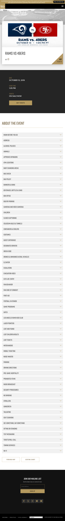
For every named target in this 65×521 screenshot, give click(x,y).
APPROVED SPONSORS (11, 157)
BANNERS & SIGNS (9, 184)
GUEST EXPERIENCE (10, 240)
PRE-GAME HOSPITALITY (11, 373)
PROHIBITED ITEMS (9, 378)
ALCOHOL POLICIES (9, 146)
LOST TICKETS (8, 340)
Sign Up (32, 491)
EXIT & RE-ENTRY (9, 279)
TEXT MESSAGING (9, 434)
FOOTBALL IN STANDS (10, 301)
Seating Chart (30, 459)
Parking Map (10, 459)
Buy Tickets (21, 103)
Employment (5, 517)
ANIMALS (6, 151)
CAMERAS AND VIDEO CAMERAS (13, 207)
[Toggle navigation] (62, 6)
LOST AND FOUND (9, 328)
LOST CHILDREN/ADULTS (11, 334)
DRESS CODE (7, 251)
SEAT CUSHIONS (8, 417)
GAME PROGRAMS (9, 306)
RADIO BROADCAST (9, 384)
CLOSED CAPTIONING (10, 218)
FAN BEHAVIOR (8, 284)
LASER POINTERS (9, 323)
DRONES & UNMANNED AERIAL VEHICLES (16, 256)
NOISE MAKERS (8, 356)
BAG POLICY (7, 179)
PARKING (6, 362)
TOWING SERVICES (9, 445)
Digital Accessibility (22, 517)
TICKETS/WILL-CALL (10, 439)
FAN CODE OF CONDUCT (11, 290)
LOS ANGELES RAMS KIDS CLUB (13, 317)
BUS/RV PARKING (9, 201)
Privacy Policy (13, 517)
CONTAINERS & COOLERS (11, 229)
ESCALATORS (8, 267)
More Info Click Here (59, 1)
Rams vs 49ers (15, 53)
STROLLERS (7, 401)
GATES (6, 312)
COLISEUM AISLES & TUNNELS (13, 223)
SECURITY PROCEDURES (11, 389)
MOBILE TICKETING (9, 351)
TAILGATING (7, 412)
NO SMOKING (8, 395)
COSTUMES (7, 234)
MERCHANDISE (8, 345)
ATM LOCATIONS (9, 162)
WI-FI (5, 450)
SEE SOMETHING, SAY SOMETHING (14, 423)
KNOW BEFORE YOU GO (11, 134)
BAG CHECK (7, 173)
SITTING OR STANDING (10, 428)
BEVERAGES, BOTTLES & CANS (13, 190)
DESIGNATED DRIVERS (10, 245)
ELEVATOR (7, 262)
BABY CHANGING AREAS (11, 168)
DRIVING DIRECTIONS (10, 367)
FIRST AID (7, 295)
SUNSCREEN (7, 406)
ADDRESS (6, 140)
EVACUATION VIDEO (9, 273)
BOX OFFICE (7, 195)
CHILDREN (7, 212)
